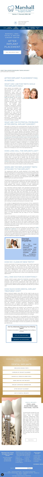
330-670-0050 (21, 24)
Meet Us (20, 472)
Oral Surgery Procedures (11, 70)
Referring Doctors (28, 472)
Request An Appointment (22, 339)
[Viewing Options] (2, 474)
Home (4, 27)
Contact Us (36, 472)
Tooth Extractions (37, 459)
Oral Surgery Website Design (18, 475)
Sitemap (25, 474)
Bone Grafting (37, 458)
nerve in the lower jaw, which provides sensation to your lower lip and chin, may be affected (21, 137)
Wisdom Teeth (37, 457)
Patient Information (16, 471)
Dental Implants (24, 70)
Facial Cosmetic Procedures (11, 472)
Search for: (12, 468)
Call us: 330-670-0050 (21, 335)
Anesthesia (36, 461)
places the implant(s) (23, 279)
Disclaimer (19, 474)
